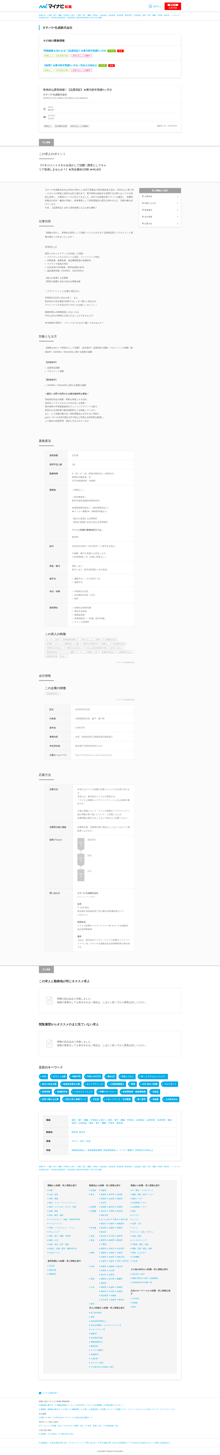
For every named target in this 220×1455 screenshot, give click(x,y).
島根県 (111, 1266)
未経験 (155, 1099)
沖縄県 (113, 1296)
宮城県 (119, 1194)
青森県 (103, 1194)
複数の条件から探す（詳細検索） (145, 1278)
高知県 (103, 1283)
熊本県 (75, 1132)
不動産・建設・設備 (140, 1244)
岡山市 (103, 1275)
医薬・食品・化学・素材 (59, 1244)
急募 (92, 1317)
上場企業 (94, 1359)
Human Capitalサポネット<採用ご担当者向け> (151, 1443)
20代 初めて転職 (149, 1084)
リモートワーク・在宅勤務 (118, 1099)
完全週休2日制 (97, 1338)
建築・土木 (53, 1240)
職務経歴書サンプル (65, 1405)
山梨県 (111, 1228)
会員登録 (173, 6)
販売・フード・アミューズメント (62, 1203)
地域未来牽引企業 (71, 1084)
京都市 (103, 1261)
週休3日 (111, 1076)
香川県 (111, 1279)
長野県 (119, 1228)
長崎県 (119, 1287)
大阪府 (119, 1253)
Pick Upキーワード (63, 1417)
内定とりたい (128, 1076)
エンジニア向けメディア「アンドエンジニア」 (157, 1409)
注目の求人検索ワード (75, 1099)
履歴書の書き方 (46, 1405)
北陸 (92, 1236)
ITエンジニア (54, 1232)
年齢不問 (76, 1076)
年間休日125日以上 (144, 1150)
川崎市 (111, 1224)
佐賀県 (111, 1287)
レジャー (135, 1219)
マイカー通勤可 (126, 1150)
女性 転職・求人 (95, 1426)
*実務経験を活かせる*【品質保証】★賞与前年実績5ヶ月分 (74, 50)
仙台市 (103, 1203)
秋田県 (103, 1199)
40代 (44, 1076)
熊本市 (82, 1132)
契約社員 (52, 1270)
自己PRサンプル (84, 1405)
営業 (51, 1190)
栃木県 (111, 1207)
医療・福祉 (53, 1211)
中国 (92, 1266)
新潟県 (103, 1228)
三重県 (103, 1244)
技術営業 (46, 1091)
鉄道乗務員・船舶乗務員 (134, 1091)
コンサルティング (139, 1240)
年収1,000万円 (94, 1076)
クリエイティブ (55, 1224)
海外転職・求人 (112, 1426)
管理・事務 (53, 1199)
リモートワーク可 (98, 1329)
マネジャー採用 (97, 1363)
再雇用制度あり (110, 1150)
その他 (135, 1261)
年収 (66, 1409)
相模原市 (120, 1224)
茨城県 (103, 1207)
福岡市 (113, 1300)
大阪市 (111, 1261)
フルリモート (170, 1084)
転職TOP (42, 15)
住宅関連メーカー (139, 1203)
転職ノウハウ (107, 1409)
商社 (134, 1211)
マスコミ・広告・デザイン (143, 1232)
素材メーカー (137, 1199)
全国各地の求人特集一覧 (142, 1282)
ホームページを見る (87, 897)
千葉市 (115, 1219)
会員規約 (44, 1443)
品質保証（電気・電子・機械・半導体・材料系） (152, 15)
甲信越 (93, 1228)
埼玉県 (103, 1211)
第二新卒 (141, 1099)
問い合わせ (91, 1443)
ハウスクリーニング (83, 1091)
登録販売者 (62, 1091)
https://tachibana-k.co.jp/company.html (93, 755)
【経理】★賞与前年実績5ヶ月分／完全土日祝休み (70, 65)
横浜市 (103, 1224)
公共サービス (54, 1253)
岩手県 (111, 1194)
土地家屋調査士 (117, 1084)
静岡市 (103, 1248)
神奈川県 (104, 1215)
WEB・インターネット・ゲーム (62, 1228)
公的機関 (135, 1257)
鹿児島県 (104, 1296)
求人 (50, 1417)
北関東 (93, 1207)
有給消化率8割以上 (98, 1321)
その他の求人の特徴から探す (102, 1367)
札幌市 (103, 1190)
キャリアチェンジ (95, 1084)
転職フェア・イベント (126, 1409)
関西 (92, 1253)
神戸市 (126, 1261)
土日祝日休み (171, 1099)
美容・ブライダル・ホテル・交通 (62, 1207)
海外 (92, 1304)
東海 (92, 1240)
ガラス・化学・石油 (81, 1141)
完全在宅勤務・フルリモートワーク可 (106, 1325)
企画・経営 (53, 1194)
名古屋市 (120, 1248)
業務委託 (52, 1274)
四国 (92, 1279)
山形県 (111, 1199)
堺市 (119, 1261)
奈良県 (111, 1257)
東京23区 (124, 1219)
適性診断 (109, 1405)
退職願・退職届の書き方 (50, 1409)
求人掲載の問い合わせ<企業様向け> (114, 1443)
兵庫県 (103, 1257)
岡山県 (119, 1266)
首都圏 (93, 1211)
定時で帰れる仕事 (50, 1099)
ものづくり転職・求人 (75, 1426)
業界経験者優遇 (94, 1150)
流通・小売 (136, 1224)
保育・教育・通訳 (56, 1215)
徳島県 (103, 1279)
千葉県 (111, 1211)
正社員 (96, 1099)
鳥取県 (103, 1266)
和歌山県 (120, 1257)
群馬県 (119, 1207)
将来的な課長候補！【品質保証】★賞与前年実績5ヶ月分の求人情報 (77, 18)
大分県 (111, 1291)
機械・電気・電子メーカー (143, 1194)
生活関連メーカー (139, 1207)
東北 (92, 1194)
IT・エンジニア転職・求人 (51, 1426)
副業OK (94, 1334)
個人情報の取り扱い (60, 1443)
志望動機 (98, 1405)
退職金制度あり (79, 1150)
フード (135, 1228)
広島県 (103, 1270)
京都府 (111, 1253)
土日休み (135, 1298)
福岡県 (103, 1287)
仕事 (85, 1409)
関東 (133, 1084)
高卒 (134, 1307)
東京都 (119, 1211)
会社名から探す (138, 1274)
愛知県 (119, 1240)
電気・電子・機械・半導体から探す (61, 15)
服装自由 (94, 1346)
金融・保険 (136, 1236)
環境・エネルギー (139, 1253)
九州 (92, 1287)
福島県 (119, 1199)
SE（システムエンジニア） (153, 1076)
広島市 (111, 1275)
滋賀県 (103, 1253)
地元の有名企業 (49, 1084)
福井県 (119, 1236)
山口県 (111, 1270)
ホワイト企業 (59, 1076)
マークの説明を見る (127, 662)
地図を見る (83, 915)
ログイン (157, 6)
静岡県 (111, 1240)
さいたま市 (105, 1219)
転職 (42, 1417)
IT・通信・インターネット (142, 1190)
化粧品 (155, 1091)
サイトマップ (77, 1443)
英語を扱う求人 (67, 1434)
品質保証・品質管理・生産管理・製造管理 (116, 15)
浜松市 (111, 1248)
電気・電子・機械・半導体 (87, 15)
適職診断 (75, 1409)
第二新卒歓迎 (96, 1313)
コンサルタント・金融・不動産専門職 (64, 1219)
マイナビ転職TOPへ (50, 1393)
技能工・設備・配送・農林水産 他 (62, 1248)
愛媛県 (119, 1279)
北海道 (93, 1190)
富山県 (103, 1236)
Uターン (120, 1405)
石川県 (111, 1236)
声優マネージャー (107, 1091)
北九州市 (104, 1300)
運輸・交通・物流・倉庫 (142, 1248)
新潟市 (103, 1232)
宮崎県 (119, 1291)
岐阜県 (103, 1240)
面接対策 (94, 1409)
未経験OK (95, 1354)
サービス (135, 1215)
